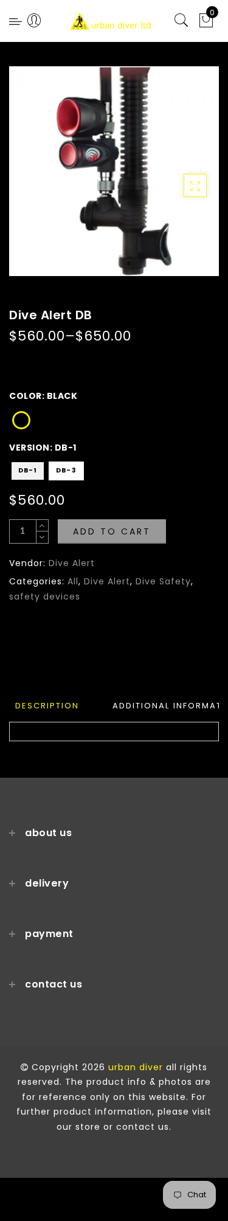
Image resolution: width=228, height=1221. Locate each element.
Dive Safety (163, 581)
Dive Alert (72, 563)
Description (47, 705)
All (72, 581)
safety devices (44, 596)
